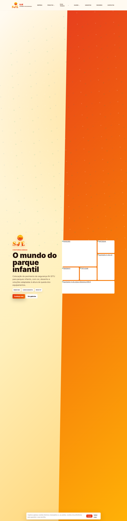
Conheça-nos (18, 296)
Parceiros (99, 5)
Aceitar (89, 516)
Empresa (39, 5)
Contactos (110, 5)
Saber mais (95, 516)
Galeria (77, 5)
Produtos (51, 5)
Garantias (88, 5)
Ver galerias (32, 296)
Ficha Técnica (64, 5)
